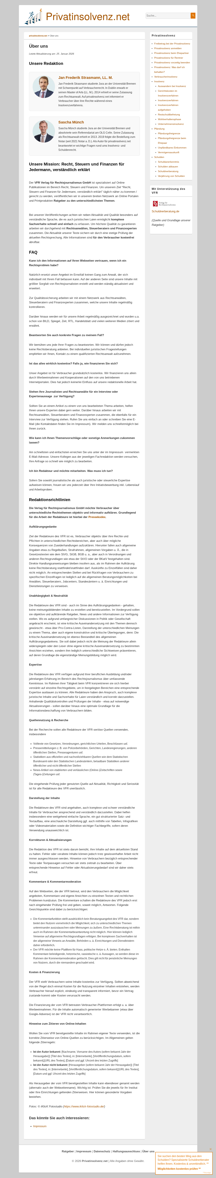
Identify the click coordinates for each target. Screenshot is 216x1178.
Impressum (39, 1126)
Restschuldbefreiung (169, 114)
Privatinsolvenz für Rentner (168, 57)
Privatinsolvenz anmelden (168, 48)
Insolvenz (159, 81)
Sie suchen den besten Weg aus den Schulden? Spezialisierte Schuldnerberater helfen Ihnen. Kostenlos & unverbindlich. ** (183, 1160)
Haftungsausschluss (126, 1151)
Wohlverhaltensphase (169, 119)
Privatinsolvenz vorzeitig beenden (172, 62)
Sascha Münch (71, 122)
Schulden (159, 157)
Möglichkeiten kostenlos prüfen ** (179, 1168)
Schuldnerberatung (168, 171)
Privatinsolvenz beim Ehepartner (171, 53)
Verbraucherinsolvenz (165, 76)
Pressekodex (96, 516)
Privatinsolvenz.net (88, 15)
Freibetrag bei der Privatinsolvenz (172, 43)
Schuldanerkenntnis (168, 161)
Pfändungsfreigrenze (169, 133)
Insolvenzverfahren (168, 100)
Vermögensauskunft (168, 152)
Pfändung (159, 128)
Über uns (148, 1151)
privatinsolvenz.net (38, 36)
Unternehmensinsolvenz (171, 124)
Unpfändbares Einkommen (172, 147)
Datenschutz (102, 1151)
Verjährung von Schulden (171, 176)
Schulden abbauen (168, 166)
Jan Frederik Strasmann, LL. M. (85, 77)
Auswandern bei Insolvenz (172, 86)
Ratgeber (68, 1151)
